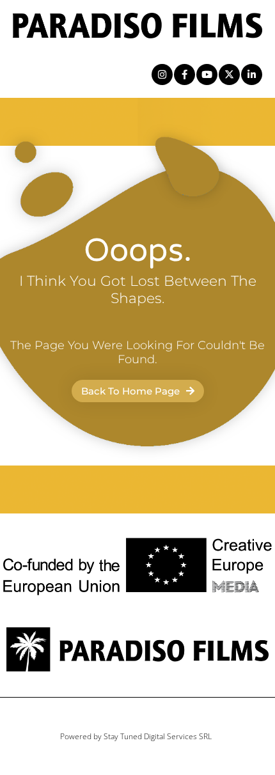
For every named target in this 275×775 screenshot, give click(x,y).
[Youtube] (206, 74)
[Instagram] (162, 74)
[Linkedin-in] (251, 74)
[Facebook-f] (184, 74)
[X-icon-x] (229, 74)
